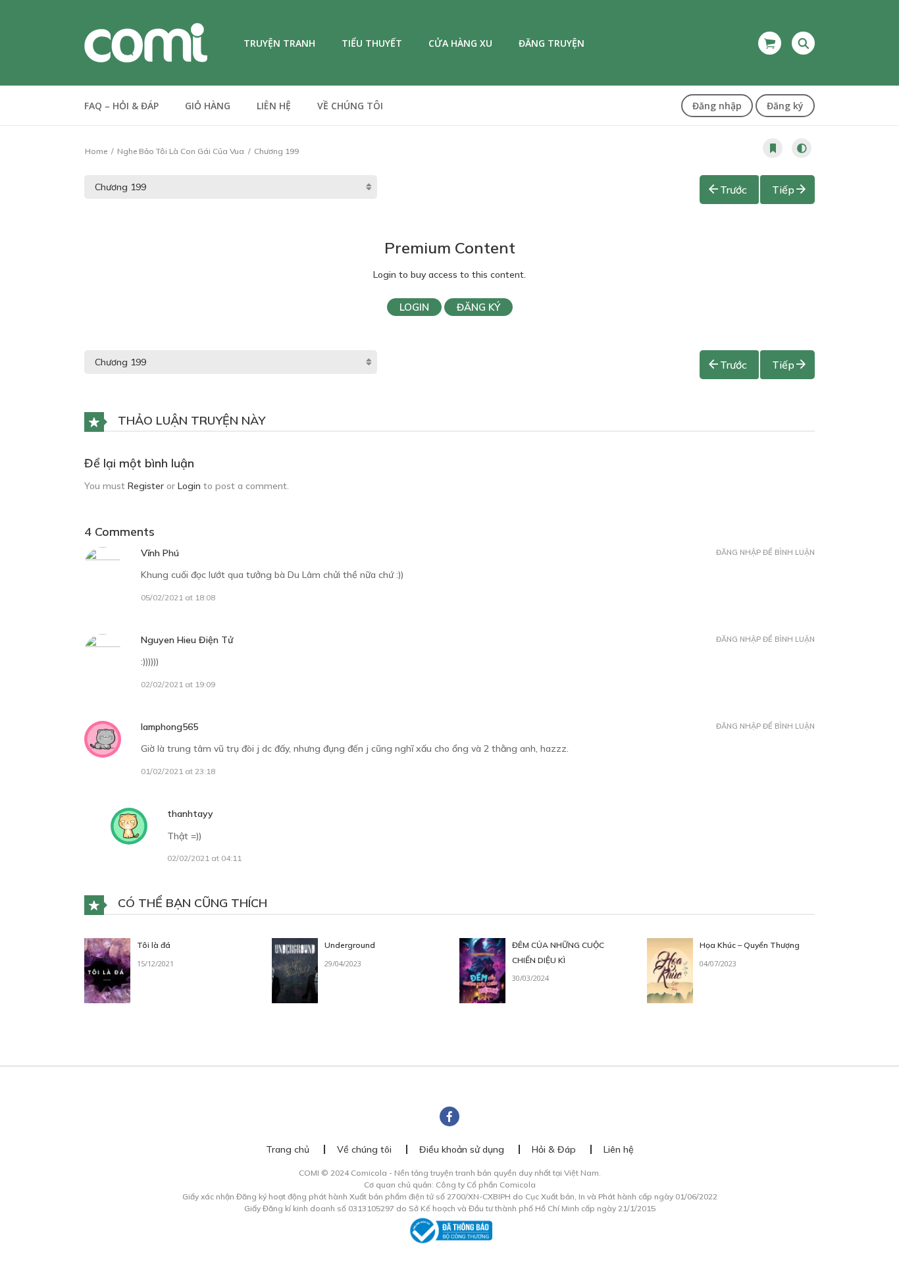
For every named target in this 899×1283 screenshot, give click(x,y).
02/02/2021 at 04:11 (204, 858)
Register (146, 486)
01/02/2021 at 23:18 (178, 771)
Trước (733, 189)
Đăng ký (785, 105)
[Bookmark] (773, 148)
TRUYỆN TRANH (279, 43)
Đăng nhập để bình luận (765, 552)
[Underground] (295, 970)
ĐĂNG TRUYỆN (551, 43)
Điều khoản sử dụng (461, 1149)
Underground (349, 945)
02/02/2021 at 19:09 (178, 684)
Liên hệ (274, 105)
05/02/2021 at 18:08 (178, 597)
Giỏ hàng (207, 105)
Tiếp (783, 189)
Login (414, 307)
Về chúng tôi (350, 105)
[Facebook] (449, 1116)
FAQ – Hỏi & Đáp (121, 105)
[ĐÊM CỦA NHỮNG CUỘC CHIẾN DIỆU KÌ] (482, 970)
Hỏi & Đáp (554, 1149)
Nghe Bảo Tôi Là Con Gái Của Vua (180, 151)
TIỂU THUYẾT (372, 43)
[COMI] (145, 42)
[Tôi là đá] (107, 970)
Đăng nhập (717, 105)
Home (96, 151)
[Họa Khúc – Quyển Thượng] (670, 970)
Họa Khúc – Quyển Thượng (750, 945)
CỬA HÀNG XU (460, 43)
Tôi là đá (153, 945)
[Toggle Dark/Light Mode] (801, 148)
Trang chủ (287, 1149)
